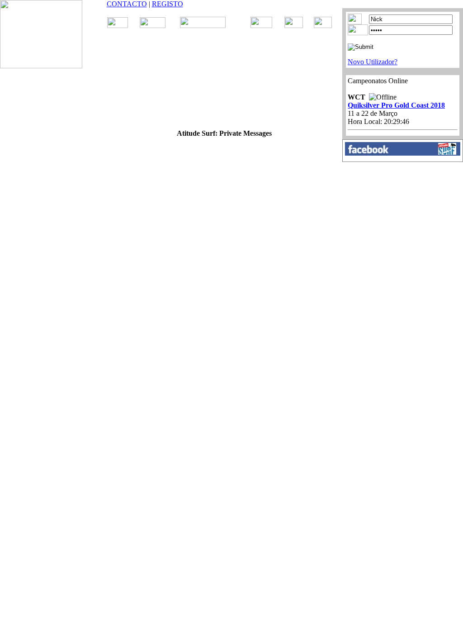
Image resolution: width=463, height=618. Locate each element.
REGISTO (167, 4)
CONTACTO (127, 4)
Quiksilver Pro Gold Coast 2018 (396, 105)
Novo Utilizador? (372, 62)
